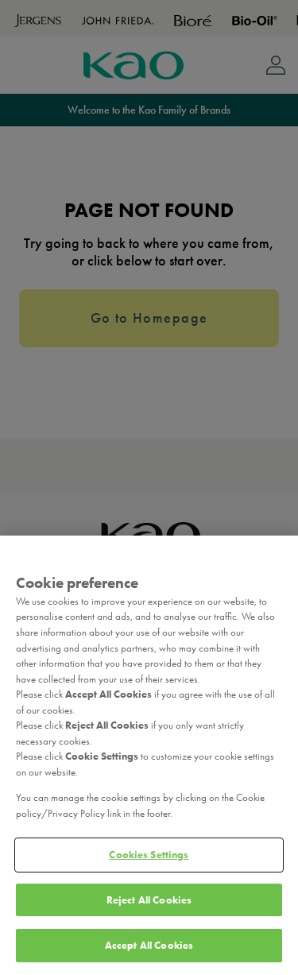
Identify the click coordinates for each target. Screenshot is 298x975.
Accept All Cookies (149, 945)
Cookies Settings (148, 855)
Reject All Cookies (149, 900)
